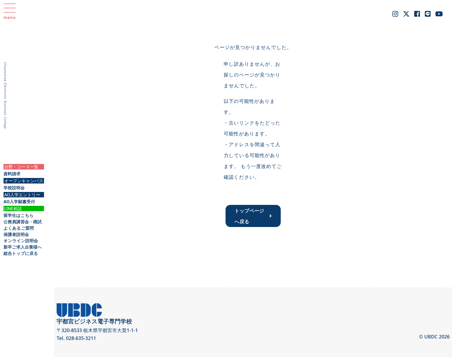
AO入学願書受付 (19, 201)
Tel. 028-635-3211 (76, 338)
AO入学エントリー (22, 194)
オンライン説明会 (21, 241)
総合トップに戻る (21, 253)
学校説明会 (14, 188)
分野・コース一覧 (21, 167)
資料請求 (12, 174)
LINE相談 (13, 208)
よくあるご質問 (19, 228)
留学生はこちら (19, 215)
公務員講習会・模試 (23, 222)
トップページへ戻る (249, 216)
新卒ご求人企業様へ (23, 247)
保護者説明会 (16, 234)
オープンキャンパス (23, 180)
